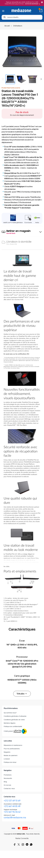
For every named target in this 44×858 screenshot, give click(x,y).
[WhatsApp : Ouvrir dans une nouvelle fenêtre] (31, 844)
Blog (5, 782)
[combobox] (22, 17)
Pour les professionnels (12, 749)
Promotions (7, 775)
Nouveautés (8, 778)
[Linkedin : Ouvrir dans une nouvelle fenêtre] (27, 844)
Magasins (7, 752)
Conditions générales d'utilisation (15, 716)
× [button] (42, 2)
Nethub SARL (21, 834)
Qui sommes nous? (10, 713)
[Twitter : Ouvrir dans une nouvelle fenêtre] (18, 844)
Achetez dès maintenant (31, 4)
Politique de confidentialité (13, 726)
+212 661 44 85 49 (12, 806)
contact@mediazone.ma (15, 817)
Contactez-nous (9, 788)
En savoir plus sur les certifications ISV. (16, 354)
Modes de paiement (10, 755)
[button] (22, 693)
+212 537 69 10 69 (12, 801)
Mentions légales (9, 723)
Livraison (7, 759)
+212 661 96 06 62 (12, 812)
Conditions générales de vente (14, 720)
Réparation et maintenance (13, 745)
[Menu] (3, 10)
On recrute (7, 785)
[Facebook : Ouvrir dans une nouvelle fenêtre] (14, 844)
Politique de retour (10, 762)
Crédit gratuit (8, 731)
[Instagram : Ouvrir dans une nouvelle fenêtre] (23, 844)
